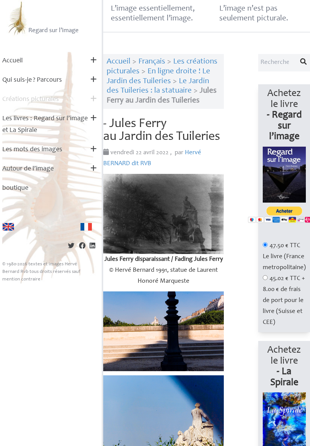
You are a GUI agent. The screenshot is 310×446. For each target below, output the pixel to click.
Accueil (12, 60)
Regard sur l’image (53, 31)
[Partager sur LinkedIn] (92, 246)
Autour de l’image (28, 169)
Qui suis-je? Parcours (32, 80)
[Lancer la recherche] (303, 62)
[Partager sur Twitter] (71, 246)
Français (151, 62)
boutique (15, 188)
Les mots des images (32, 149)
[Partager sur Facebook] (82, 246)
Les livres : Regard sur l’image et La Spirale (45, 124)
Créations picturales (30, 99)
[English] (8, 227)
